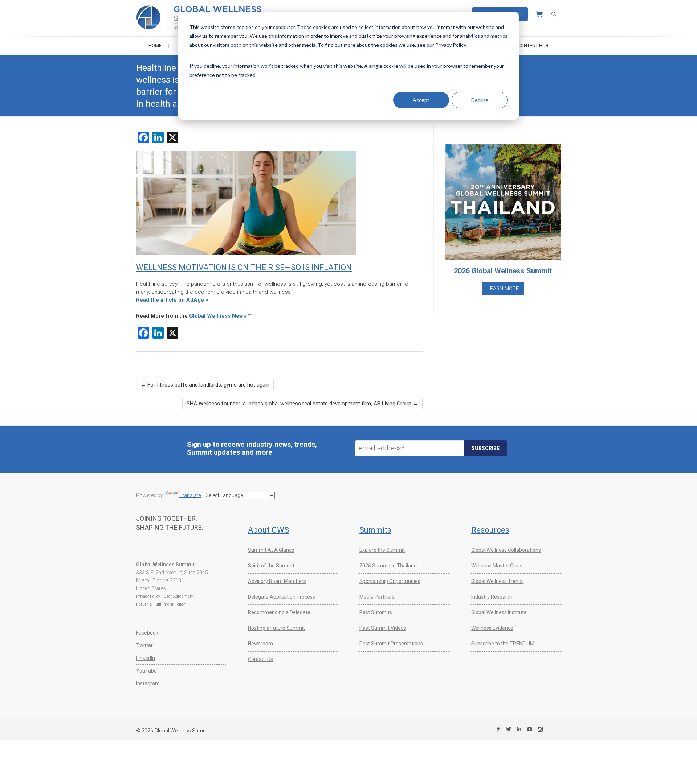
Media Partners (377, 597)
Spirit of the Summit (271, 566)
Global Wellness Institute (499, 612)
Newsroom (260, 643)
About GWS (268, 529)
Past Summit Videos (382, 628)
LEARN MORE (503, 288)
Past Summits (375, 612)
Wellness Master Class (496, 566)
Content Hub (533, 45)
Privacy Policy (148, 596)
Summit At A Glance (271, 550)
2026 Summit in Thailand (388, 566)
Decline (479, 100)
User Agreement (178, 596)
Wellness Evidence (492, 628)
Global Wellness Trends (497, 581)
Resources (490, 529)
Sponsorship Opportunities (389, 581)
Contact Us (260, 659)
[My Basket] (539, 14)
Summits (375, 529)
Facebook (147, 633)
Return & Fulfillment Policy (160, 604)
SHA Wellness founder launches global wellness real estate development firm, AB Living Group (302, 403)
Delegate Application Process (281, 597)
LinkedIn (145, 658)
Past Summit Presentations (391, 643)
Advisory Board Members (277, 581)
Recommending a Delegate (279, 612)
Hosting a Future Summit (276, 628)
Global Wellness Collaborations (506, 550)
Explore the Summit (382, 550)
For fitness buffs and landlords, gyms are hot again (204, 384)
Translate (190, 495)
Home (155, 45)
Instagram (148, 683)
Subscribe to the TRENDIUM (502, 643)
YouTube (146, 671)
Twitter (144, 645)
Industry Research (492, 597)
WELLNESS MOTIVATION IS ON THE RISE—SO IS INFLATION (244, 267)
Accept (421, 100)
